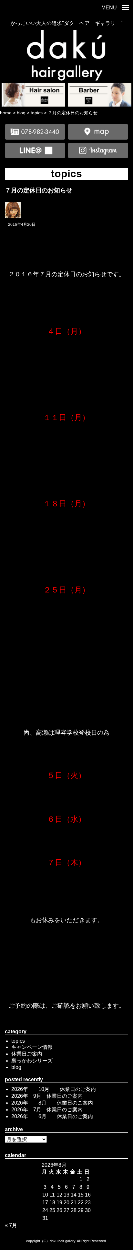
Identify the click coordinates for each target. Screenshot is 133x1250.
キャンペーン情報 (32, 1047)
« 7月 (11, 1225)
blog (16, 1067)
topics (18, 1041)
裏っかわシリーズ (32, 1060)
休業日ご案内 (26, 1054)
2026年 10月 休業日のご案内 (53, 1089)
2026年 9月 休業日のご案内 (47, 1096)
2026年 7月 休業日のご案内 (47, 1109)
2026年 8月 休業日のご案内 (52, 1103)
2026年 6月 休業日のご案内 (52, 1116)
